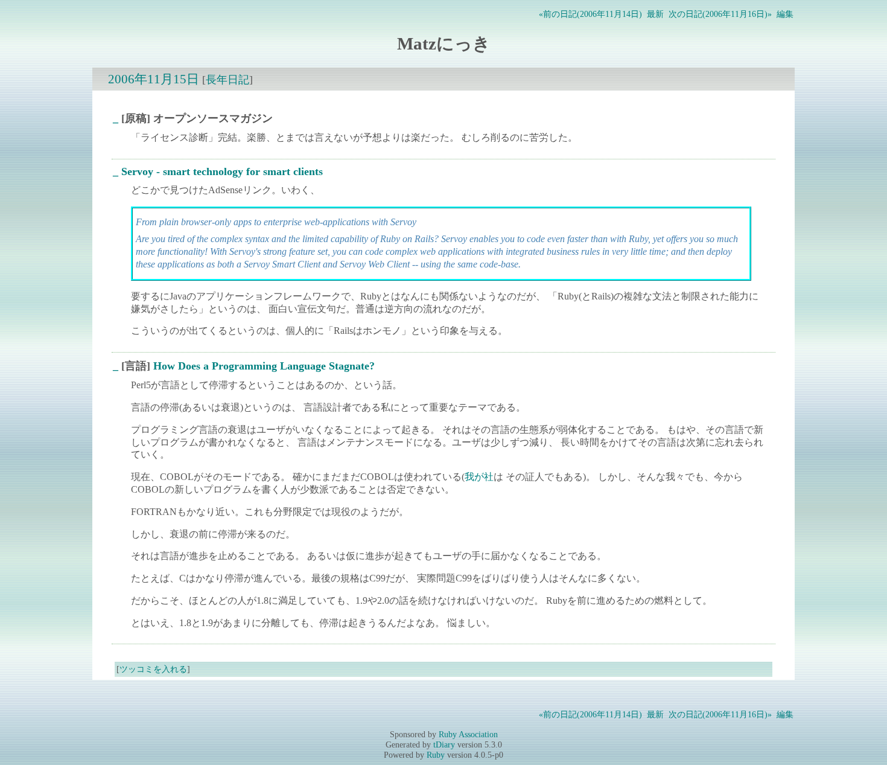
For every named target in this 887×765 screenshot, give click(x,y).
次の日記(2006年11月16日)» (720, 14)
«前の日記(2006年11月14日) (590, 14)
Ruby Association (468, 734)
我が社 (479, 477)
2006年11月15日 (153, 79)
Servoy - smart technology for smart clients (222, 171)
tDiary (444, 744)
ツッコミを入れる (153, 669)
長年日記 (227, 80)
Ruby (436, 755)
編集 (785, 14)
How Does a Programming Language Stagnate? (264, 366)
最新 (655, 14)
